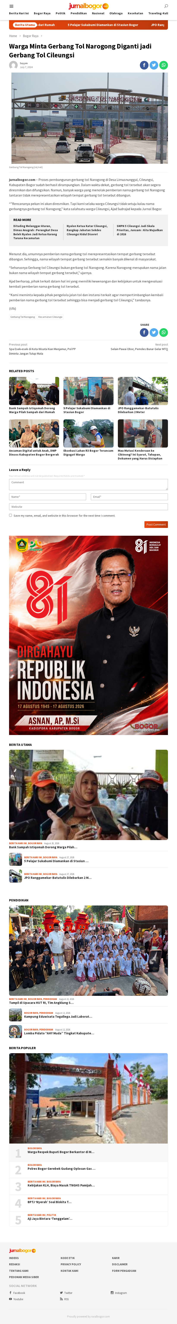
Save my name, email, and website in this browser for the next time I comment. (64, 516)
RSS (66, 1299)
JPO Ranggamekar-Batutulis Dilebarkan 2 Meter (141, 25)
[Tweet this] (154, 65)
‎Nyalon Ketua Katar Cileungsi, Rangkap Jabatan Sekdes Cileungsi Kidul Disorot (87, 230)
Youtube (18, 1299)
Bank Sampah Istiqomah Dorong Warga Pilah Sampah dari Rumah (32, 410)
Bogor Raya (35, 843)
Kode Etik (68, 1258)
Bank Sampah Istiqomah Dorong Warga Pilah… (43, 847)
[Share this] (144, 65)
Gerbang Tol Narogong (22, 316)
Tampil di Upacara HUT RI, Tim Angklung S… (41, 1003)
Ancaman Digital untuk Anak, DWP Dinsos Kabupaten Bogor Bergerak (34, 452)
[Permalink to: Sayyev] (13, 65)
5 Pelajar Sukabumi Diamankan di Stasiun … (56, 861)
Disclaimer (120, 1264)
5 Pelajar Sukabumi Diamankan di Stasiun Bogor (58, 25)
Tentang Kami (18, 1271)
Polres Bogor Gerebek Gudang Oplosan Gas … (61, 1169)
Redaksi (14, 1264)
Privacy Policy (71, 1264)
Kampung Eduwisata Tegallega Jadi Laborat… (58, 1017)
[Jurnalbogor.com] (88, 6)
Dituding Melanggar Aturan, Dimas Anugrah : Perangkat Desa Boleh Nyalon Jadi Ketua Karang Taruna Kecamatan (35, 232)
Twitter (68, 1293)
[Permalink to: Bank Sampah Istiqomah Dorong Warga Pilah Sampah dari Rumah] (88, 795)
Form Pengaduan (124, 1271)
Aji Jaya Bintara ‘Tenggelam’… (50, 1219)
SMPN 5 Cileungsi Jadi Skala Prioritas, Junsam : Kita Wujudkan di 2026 (140, 230)
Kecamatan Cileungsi (50, 316)
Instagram (121, 1293)
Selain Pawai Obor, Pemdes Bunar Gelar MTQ (139, 346)
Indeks (14, 1258)
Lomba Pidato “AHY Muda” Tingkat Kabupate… (59, 1033)
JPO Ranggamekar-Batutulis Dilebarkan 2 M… (58, 878)
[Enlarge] (162, 541)
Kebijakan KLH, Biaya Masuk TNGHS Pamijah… (61, 1185)
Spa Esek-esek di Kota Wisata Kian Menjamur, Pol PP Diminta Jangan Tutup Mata (42, 348)
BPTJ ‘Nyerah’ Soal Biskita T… (49, 1202)
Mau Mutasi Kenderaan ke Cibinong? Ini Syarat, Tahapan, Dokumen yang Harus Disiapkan (140, 454)
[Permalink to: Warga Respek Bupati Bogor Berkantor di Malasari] (88, 1098)
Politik (51, 1215)
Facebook (19, 1293)
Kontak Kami (69, 1271)
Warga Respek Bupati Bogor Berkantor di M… (61, 1152)
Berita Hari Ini (18, 843)
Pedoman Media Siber (24, 1277)
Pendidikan (50, 999)
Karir (116, 1258)
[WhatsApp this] (163, 65)
